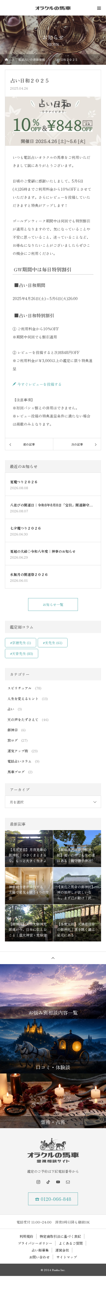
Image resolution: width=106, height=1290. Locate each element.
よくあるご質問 (71, 1243)
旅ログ (12, 740)
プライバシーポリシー (35, 1243)
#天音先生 (21, 653)
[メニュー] (98, 8)
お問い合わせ (39, 1257)
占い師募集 (40, 1250)
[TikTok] (48, 1181)
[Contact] (67, 1181)
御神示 (12, 729)
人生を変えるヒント (22, 698)
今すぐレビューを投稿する (39, 384)
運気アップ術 (17, 750)
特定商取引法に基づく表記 (60, 1236)
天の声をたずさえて (22, 719)
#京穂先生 (20, 642)
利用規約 (26, 1236)
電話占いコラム (19, 761)
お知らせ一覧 (53, 604)
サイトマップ (66, 1257)
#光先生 (52, 642)
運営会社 (62, 1250)
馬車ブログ (16, 771)
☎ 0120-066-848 (53, 1199)
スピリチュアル (19, 688)
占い (10, 708)
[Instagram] (38, 1181)
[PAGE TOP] (53, 958)
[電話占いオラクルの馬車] (53, 1150)
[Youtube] (57, 1181)
